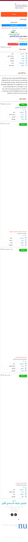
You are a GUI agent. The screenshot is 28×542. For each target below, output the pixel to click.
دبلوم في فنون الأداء (21, 485)
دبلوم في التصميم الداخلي (20, 359)
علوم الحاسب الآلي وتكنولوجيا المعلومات (18, 232)
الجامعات (21, 28)
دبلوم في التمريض (22, 234)
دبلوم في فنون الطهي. (21, 108)
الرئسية (25, 28)
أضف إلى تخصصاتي (12, 44)
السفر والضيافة (23, 39)
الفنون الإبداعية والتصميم (21, 357)
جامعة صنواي (15, 28)
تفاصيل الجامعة (14, 25)
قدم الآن (14, 14)
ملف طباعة (22, 44)
